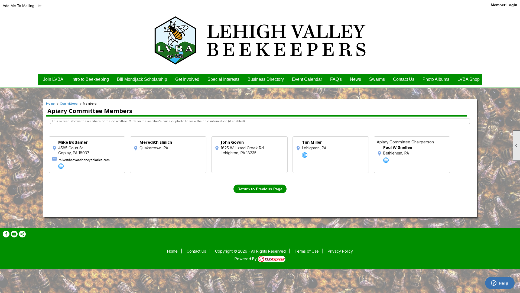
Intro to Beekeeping (90, 79)
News (355, 79)
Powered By (246, 258)
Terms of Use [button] (307, 251)
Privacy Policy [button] (340, 251)
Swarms (377, 79)
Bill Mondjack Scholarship (142, 79)
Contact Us (403, 79)
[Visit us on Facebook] (6, 234)
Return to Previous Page (260, 189)
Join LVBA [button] (53, 79)
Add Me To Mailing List (22, 6)
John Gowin (232, 142)
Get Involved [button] (187, 79)
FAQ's (336, 79)
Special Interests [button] (223, 79)
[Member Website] (61, 166)
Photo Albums (435, 79)
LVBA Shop (468, 79)
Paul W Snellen (397, 147)
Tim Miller (312, 142)
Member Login (504, 5)
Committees (69, 103)
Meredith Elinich (155, 142)
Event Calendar (307, 79)
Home (50, 103)
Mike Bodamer (73, 142)
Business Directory (266, 79)
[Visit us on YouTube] (14, 234)
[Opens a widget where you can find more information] (500, 283)
